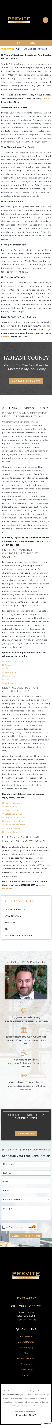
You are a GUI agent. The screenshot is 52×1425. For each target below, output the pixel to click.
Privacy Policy (26, 1370)
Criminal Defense (22, 901)
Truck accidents (12, 828)
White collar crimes (14, 683)
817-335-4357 (26, 43)
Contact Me (26, 1364)
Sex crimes (10, 676)
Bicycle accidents (13, 803)
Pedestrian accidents (15, 825)
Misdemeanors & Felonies (19, 935)
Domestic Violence (15, 909)
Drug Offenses (13, 916)
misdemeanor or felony (13, 425)
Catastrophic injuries (15, 814)
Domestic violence (14, 661)
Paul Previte (26, 1336)
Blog (26, 1353)
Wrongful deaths (13, 832)
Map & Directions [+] (26, 1319)
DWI (7, 669)
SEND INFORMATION (26, 1236)
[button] (45, 20)
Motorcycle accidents (15, 821)
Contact (47, 98)
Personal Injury (26, 1347)
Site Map (26, 1375)
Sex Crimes (11, 922)
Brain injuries (11, 806)
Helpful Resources (26, 1358)
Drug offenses (11, 665)
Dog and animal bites (15, 817)
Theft (8, 929)
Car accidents (11, 810)
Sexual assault (11, 672)
